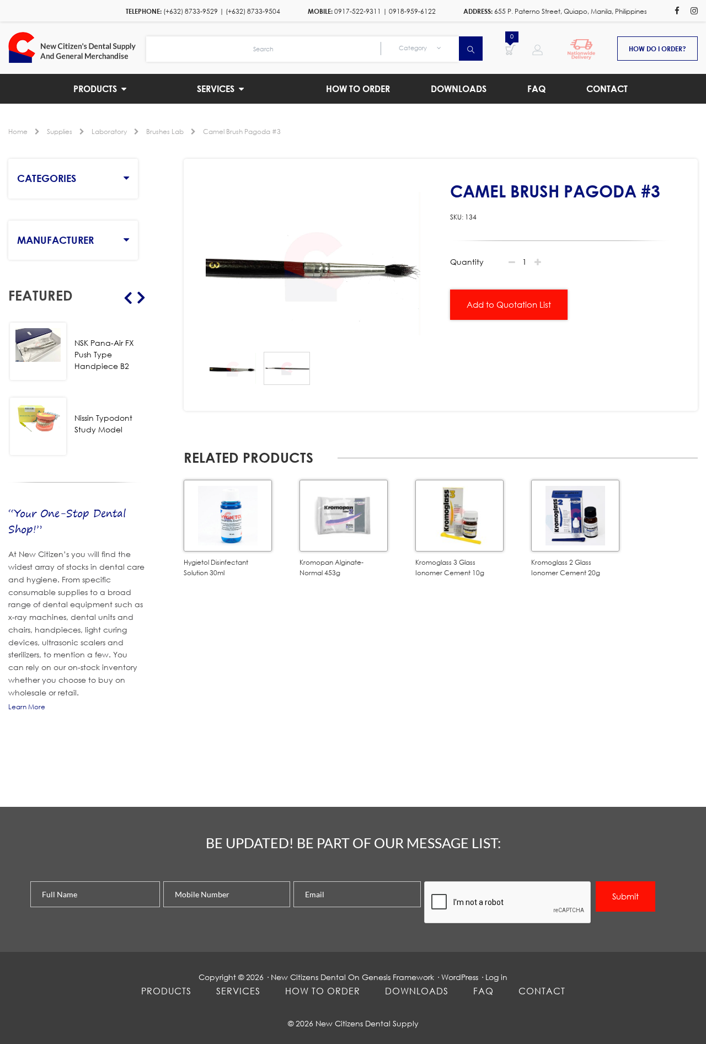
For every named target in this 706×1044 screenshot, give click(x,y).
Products (166, 991)
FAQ (483, 991)
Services (238, 991)
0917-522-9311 (357, 11)
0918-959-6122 (412, 11)
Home (18, 131)
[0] (510, 49)
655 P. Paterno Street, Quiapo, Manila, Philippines (570, 11)
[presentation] (508, 902)
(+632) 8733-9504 (253, 11)
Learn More (26, 706)
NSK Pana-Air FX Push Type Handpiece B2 (104, 354)
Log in (496, 977)
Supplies (59, 131)
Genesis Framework (398, 977)
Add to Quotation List (509, 304)
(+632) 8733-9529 (190, 11)
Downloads (416, 991)
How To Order (322, 991)
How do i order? (657, 48)
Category (414, 48)
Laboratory (109, 131)
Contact (541, 991)
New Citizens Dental (308, 977)
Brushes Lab (165, 131)
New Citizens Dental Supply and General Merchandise (77, 47)
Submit (625, 896)
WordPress (459, 977)
